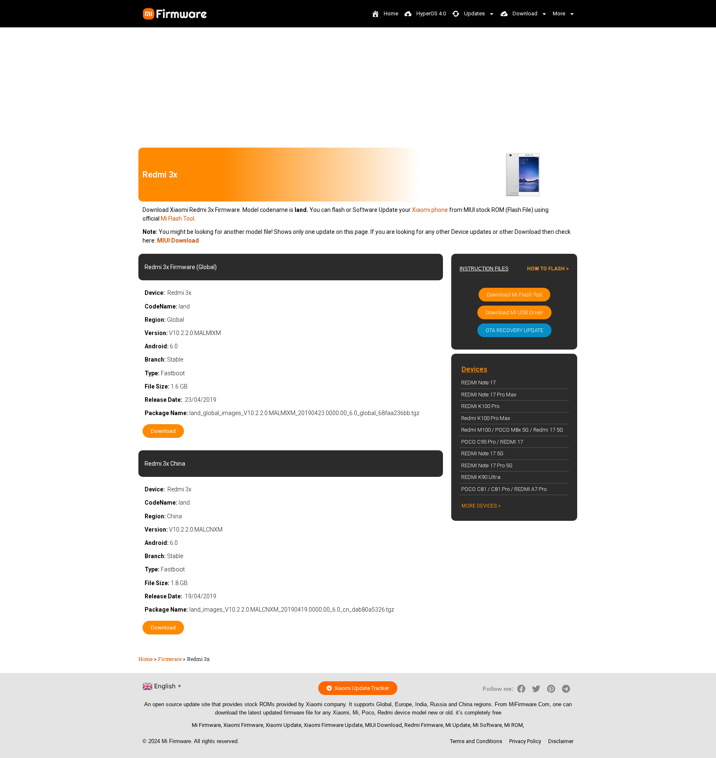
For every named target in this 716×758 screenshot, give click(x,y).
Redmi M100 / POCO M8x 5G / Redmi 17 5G (512, 430)
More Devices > (481, 506)
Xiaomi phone (430, 210)
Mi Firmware (206, 725)
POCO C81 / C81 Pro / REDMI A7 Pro (504, 489)
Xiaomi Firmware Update (333, 725)
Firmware (169, 659)
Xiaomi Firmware (243, 725)
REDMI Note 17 (478, 382)
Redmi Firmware (423, 725)
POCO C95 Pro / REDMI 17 (492, 442)
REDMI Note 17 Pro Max (488, 394)
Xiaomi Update (283, 725)
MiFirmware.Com (529, 704)
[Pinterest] (551, 688)
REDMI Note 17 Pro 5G (487, 465)
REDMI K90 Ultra (481, 477)
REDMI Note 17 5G (482, 453)
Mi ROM (513, 725)
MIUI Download (383, 725)
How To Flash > (548, 269)
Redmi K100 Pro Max (485, 418)
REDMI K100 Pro (480, 406)
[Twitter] (536, 688)
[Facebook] (521, 688)
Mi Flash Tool (177, 218)
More (559, 13)
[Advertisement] (358, 85)
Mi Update (457, 725)
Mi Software (487, 725)
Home (145, 659)
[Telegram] (566, 688)
